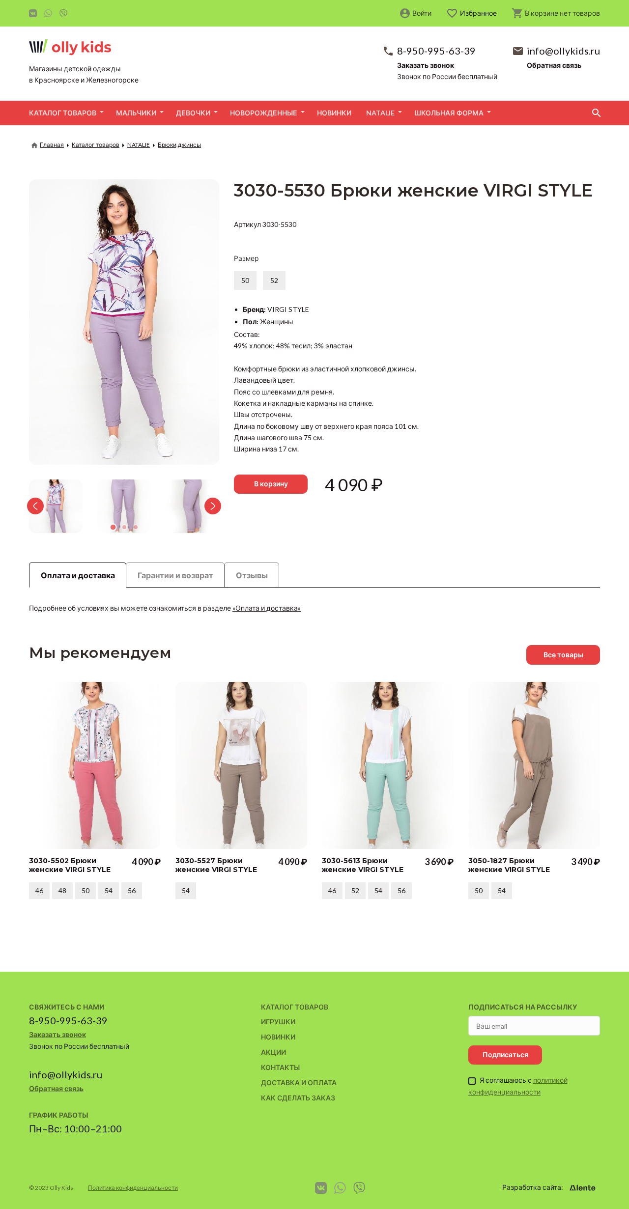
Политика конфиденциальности (133, 1187)
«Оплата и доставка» (266, 608)
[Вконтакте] (33, 13)
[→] (215, 506)
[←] (33, 506)
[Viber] (63, 13)
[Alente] (582, 1187)
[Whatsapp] (48, 13)
